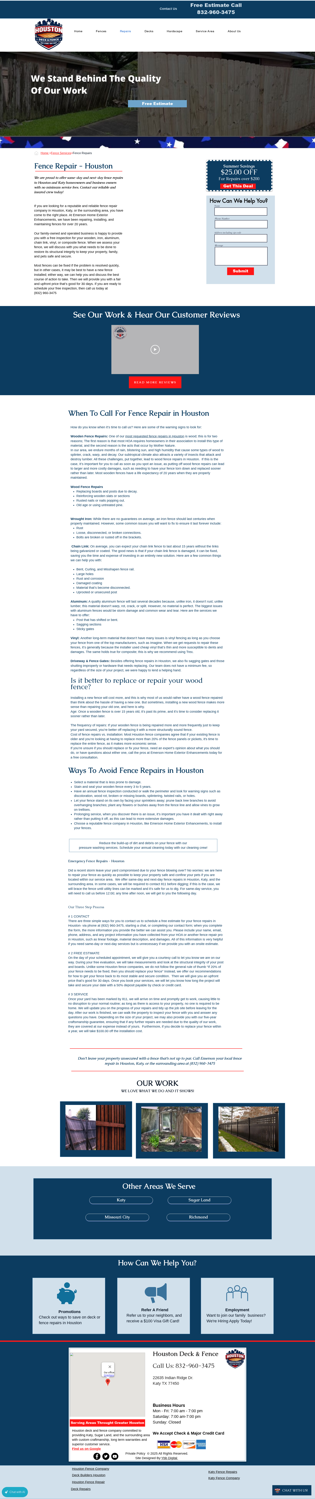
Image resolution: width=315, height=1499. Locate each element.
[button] (157, 103)
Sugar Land (102, 1435)
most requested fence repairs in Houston (154, 436)
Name (217, 206)
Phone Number (222, 218)
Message (219, 245)
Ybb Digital (169, 1458)
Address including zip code (227, 232)
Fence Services (61, 153)
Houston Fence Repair (88, 1482)
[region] (96, 1129)
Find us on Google (86, 1449)
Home (45, 153)
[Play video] (155, 349)
